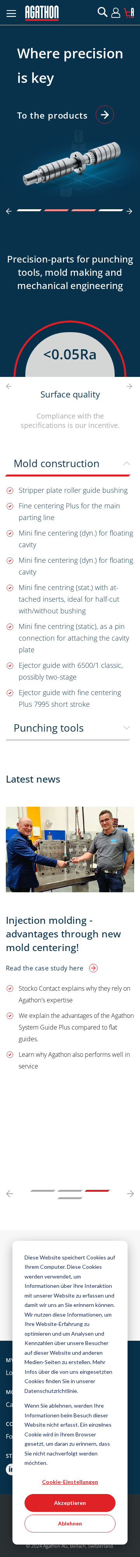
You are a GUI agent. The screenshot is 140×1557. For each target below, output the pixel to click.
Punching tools (49, 728)
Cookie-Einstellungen (70, 1481)
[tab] (70, 465)
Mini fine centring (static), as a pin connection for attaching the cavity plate (74, 638)
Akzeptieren (70, 1502)
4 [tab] (111, 210)
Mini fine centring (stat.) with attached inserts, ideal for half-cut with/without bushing (69, 599)
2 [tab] (56, 210)
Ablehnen (70, 1523)
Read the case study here (45, 968)
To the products (52, 115)
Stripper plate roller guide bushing (73, 490)
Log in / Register (122, 12)
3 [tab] (83, 210)
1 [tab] (29, 210)
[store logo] (42, 13)
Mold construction (57, 463)
